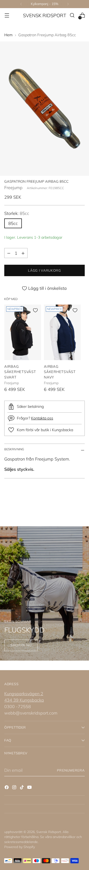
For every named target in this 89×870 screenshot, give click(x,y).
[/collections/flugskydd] (44, 593)
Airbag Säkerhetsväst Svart (20, 371)
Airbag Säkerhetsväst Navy (60, 371)
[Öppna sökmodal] (72, 15)
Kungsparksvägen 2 (23, 693)
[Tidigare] (21, 4)
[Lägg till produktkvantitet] (23, 253)
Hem (8, 34)
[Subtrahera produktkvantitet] (9, 253)
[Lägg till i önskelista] (35, 310)
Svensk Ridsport (48, 832)
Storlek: (16, 213)
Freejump (13, 187)
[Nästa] (68, 4)
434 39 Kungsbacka (24, 700)
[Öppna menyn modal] (7, 15)
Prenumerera (71, 770)
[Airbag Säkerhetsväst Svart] (22, 332)
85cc (13, 223)
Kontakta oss (42, 418)
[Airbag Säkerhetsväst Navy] (62, 332)
